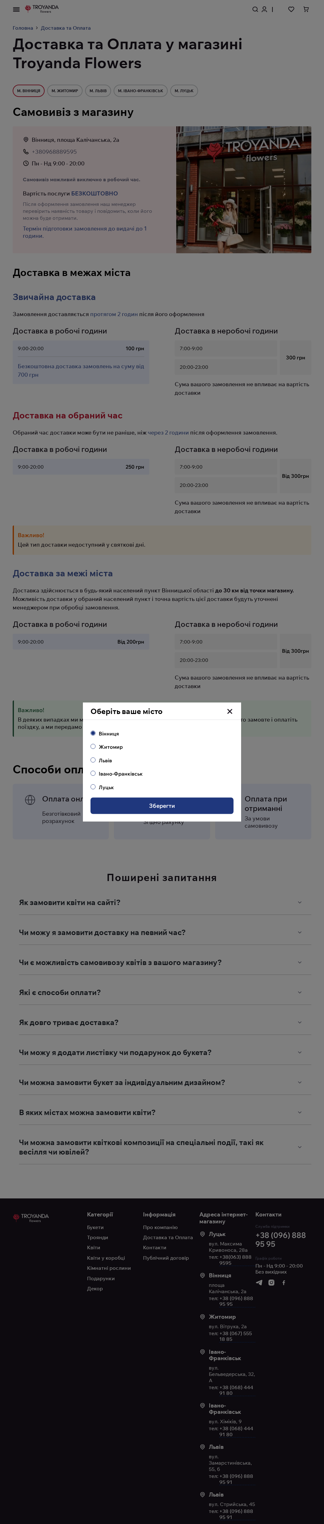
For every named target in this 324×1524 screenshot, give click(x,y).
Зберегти (162, 805)
